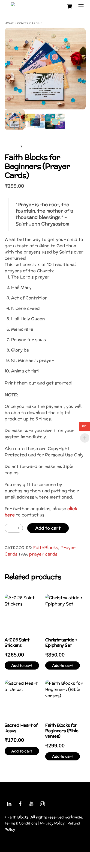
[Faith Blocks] (36, 5)
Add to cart (48, 528)
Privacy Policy (52, 823)
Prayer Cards (28, 23)
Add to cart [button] (21, 665)
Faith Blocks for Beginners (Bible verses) (61, 730)
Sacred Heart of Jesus (21, 727)
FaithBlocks (45, 547)
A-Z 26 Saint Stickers (17, 642)
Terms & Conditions (21, 823)
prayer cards (43, 554)
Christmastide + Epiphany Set (61, 642)
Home (9, 23)
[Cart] (69, 6)
